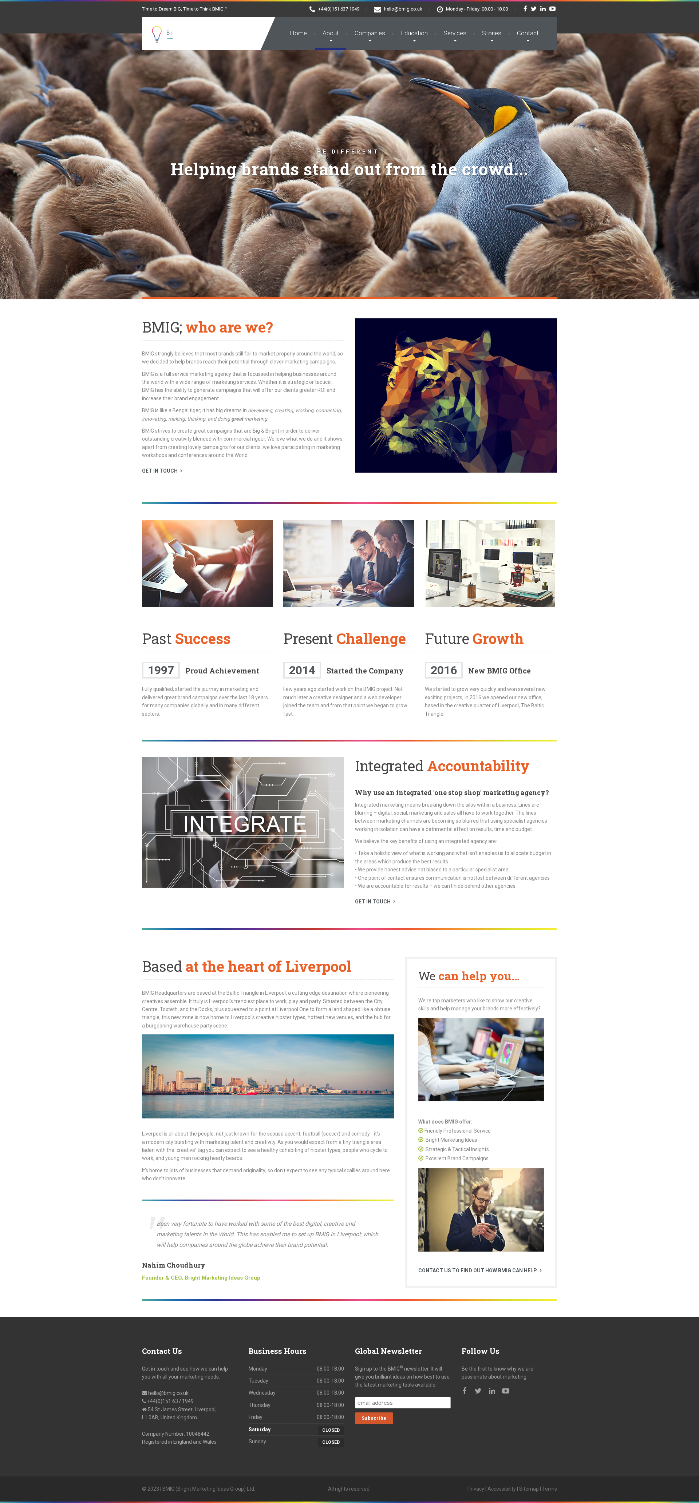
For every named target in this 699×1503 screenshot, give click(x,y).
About (331, 33)
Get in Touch (160, 471)
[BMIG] (219, 30)
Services (454, 33)
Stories (491, 33)
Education (414, 33)
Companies (370, 33)
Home (298, 33)
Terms (549, 1489)
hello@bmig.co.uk (168, 1393)
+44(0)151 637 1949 (170, 1401)
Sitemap (529, 1489)
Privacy (475, 1489)
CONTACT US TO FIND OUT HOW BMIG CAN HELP (477, 1270)
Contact (528, 33)
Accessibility (501, 1489)
